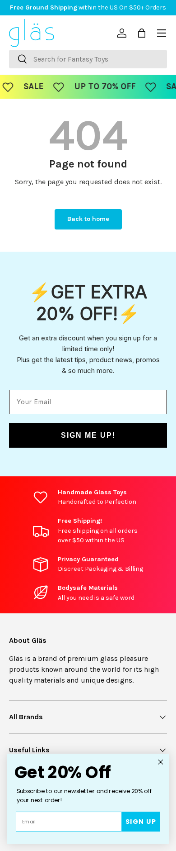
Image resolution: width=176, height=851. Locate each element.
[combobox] (88, 59)
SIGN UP (141, 821)
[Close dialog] (160, 761)
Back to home (88, 219)
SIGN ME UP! (88, 435)
